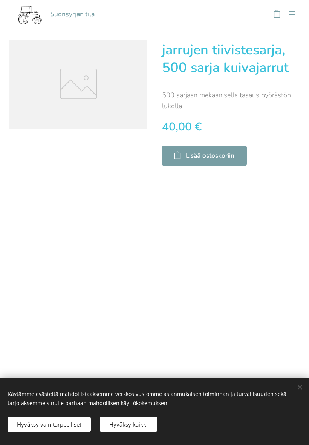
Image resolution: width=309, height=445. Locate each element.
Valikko (292, 13)
